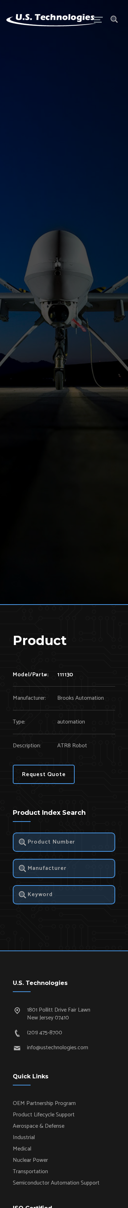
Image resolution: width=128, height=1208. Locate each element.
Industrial (24, 1137)
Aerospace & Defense (38, 1126)
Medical (22, 1149)
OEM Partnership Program (44, 1103)
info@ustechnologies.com (57, 1047)
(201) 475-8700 (44, 1033)
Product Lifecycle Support (44, 1115)
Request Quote (43, 774)
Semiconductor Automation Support (56, 1183)
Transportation (30, 1171)
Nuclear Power (30, 1160)
